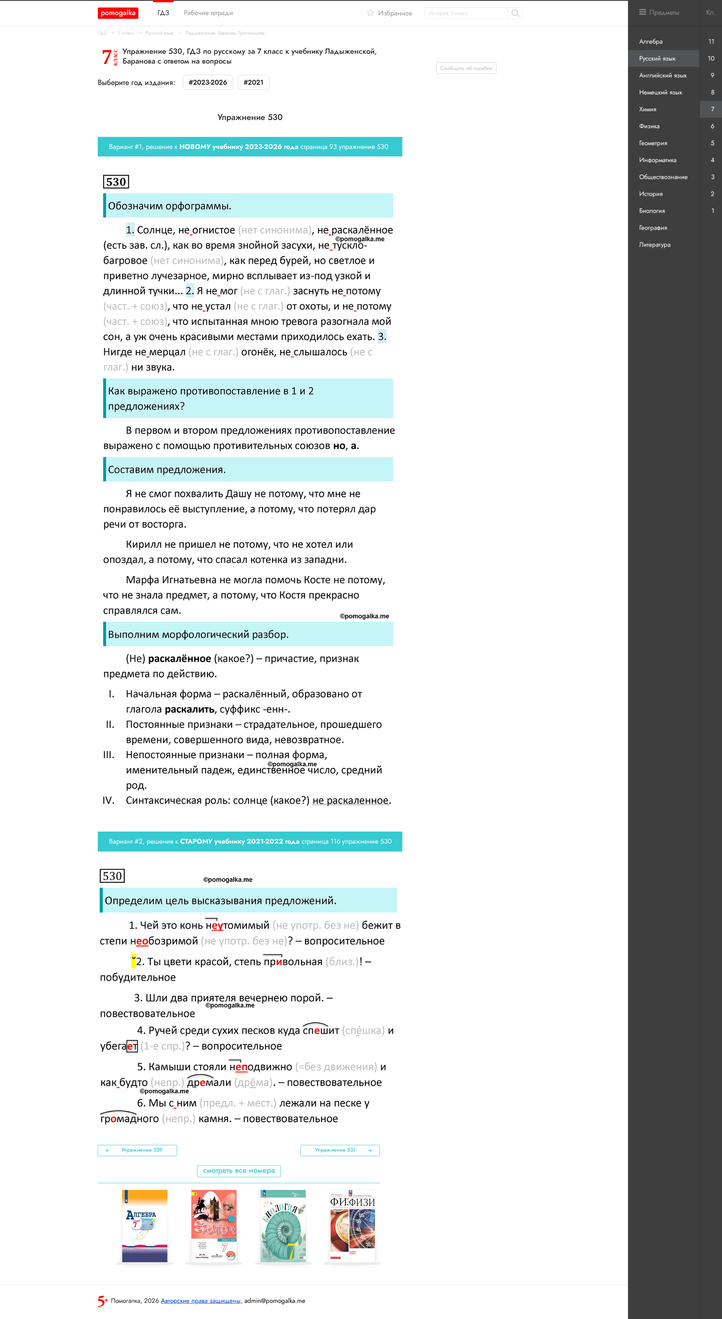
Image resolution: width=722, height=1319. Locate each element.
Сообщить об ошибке (466, 68)
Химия (647, 109)
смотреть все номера (239, 1170)
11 (711, 41)
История (651, 193)
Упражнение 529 (142, 1150)
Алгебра (651, 41)
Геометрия (653, 142)
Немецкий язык (660, 92)
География (653, 227)
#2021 (254, 82)
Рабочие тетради (208, 13)
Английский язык (663, 75)
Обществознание (663, 176)
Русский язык (160, 33)
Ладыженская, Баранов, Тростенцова (224, 33)
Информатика (657, 159)
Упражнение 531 (335, 1150)
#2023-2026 (208, 82)
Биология (652, 210)
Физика (649, 126)
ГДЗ (102, 33)
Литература (654, 244)
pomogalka (118, 13)
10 (711, 58)
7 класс (126, 33)
